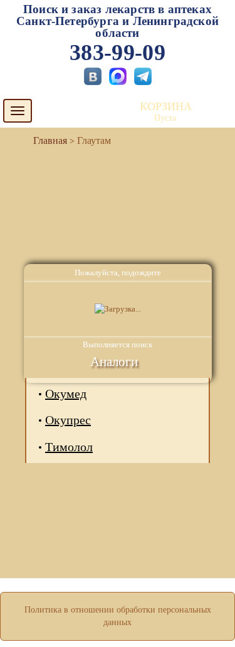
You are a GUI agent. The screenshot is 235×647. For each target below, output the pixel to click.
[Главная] (45, 140)
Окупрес (68, 420)
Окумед (65, 393)
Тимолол (69, 447)
